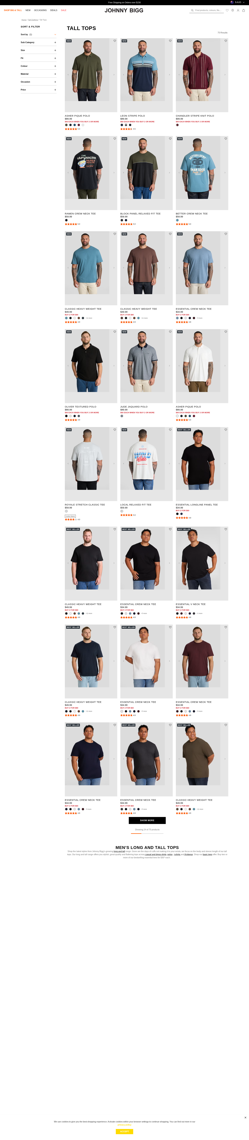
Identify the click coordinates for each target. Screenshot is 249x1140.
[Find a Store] (233, 10)
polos (169, 854)
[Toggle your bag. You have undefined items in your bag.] (243, 10)
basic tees (207, 854)
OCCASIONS (40, 10)
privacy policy (124, 1125)
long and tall (119, 851)
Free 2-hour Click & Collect (124, 2)
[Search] (192, 10)
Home (24, 20)
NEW (28, 10)
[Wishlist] (227, 10)
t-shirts (177, 854)
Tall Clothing (33, 20)
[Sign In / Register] (238, 10)
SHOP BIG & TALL (13, 10)
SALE (63, 10)
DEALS (53, 10)
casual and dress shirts (155, 854)
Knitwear (188, 854)
